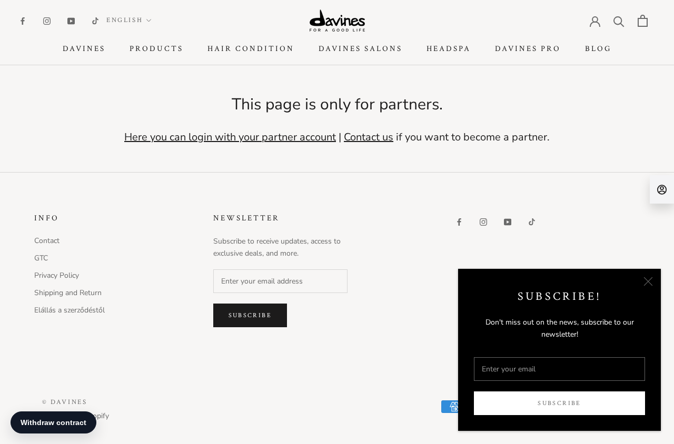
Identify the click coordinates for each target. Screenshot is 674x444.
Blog (598, 49)
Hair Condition (250, 49)
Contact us (368, 137)
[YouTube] (71, 20)
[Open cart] (643, 21)
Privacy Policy (56, 275)
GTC (41, 258)
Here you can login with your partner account (230, 137)
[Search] (619, 20)
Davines (84, 49)
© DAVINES (64, 402)
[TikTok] (95, 20)
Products (156, 49)
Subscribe (559, 403)
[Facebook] (22, 20)
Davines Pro (528, 49)
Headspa (449, 49)
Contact (47, 241)
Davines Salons (360, 49)
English (124, 20)
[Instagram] (47, 20)
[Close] (648, 281)
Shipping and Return (68, 293)
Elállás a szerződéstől (69, 310)
